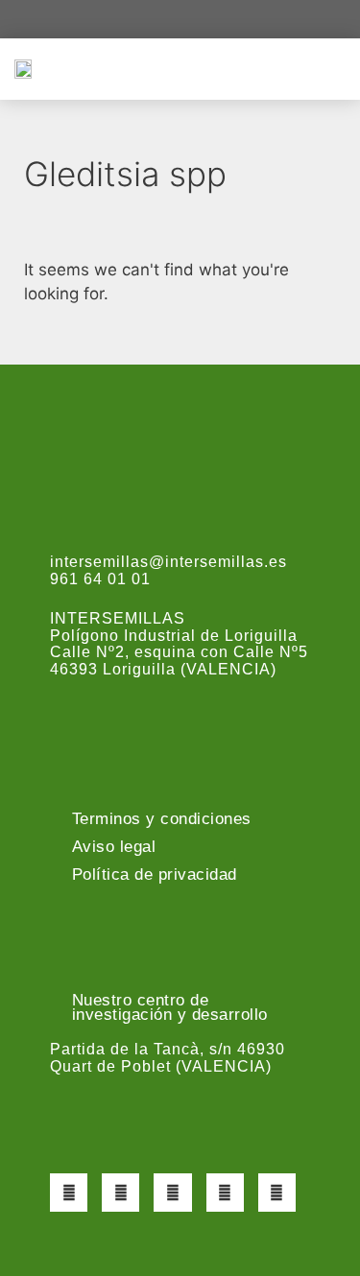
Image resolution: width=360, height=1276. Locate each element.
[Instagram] (172, 1192)
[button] (332, 68)
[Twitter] (120, 1192)
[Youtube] (225, 1192)
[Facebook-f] (68, 1192)
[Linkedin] (277, 1192)
